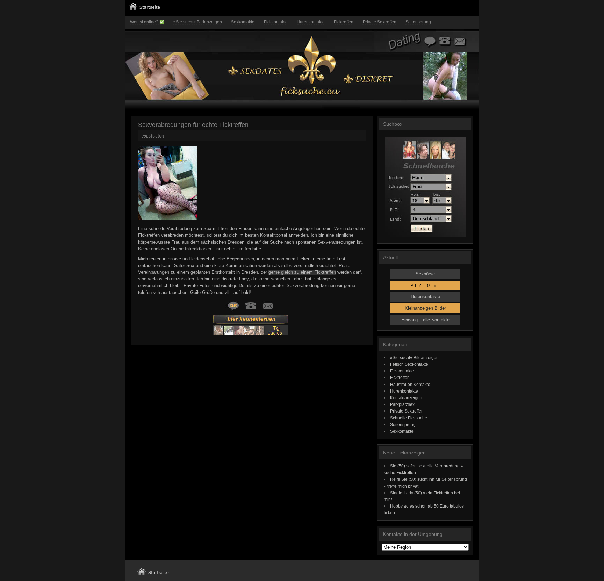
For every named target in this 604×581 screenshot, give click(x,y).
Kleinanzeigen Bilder (425, 308)
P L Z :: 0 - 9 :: (425, 285)
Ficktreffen (343, 22)
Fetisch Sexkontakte (409, 364)
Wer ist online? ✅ (147, 22)
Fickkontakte (276, 22)
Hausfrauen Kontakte (410, 384)
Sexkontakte (242, 22)
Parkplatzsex (402, 404)
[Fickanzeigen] (144, 8)
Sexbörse (425, 274)
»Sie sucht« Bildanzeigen (197, 22)
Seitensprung (418, 22)
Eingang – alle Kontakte (425, 319)
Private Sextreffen (379, 22)
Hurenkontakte (311, 22)
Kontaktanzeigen (406, 397)
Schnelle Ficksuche (408, 418)
